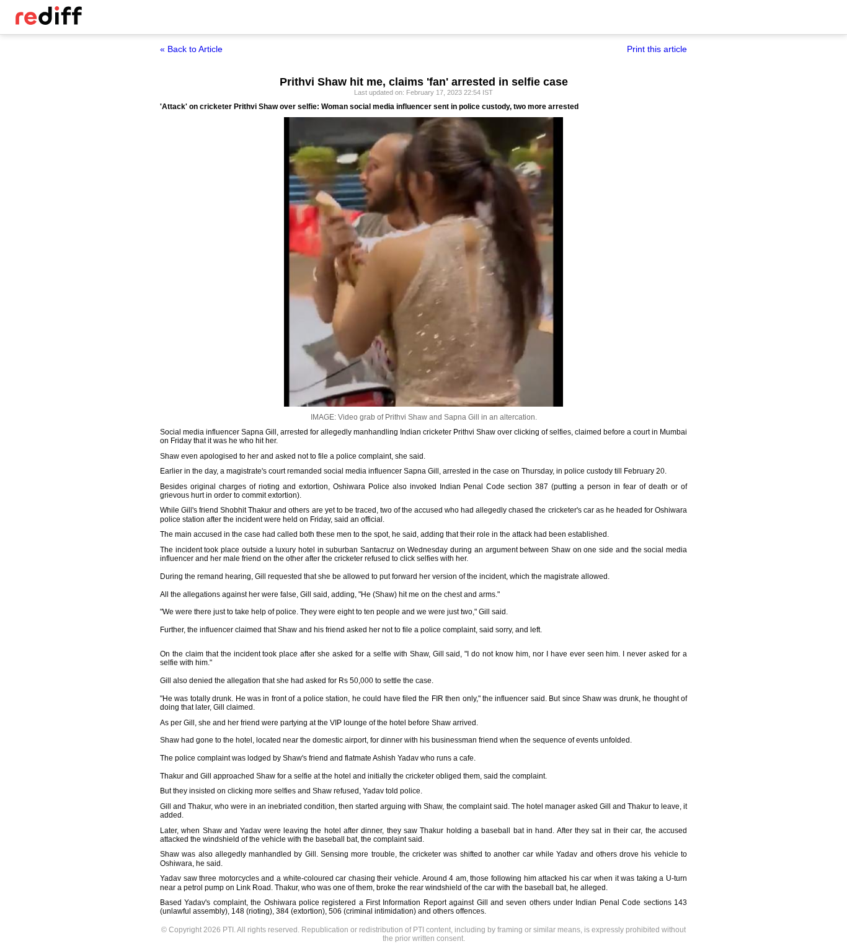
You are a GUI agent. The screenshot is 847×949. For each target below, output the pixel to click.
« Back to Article (191, 49)
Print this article (657, 49)
